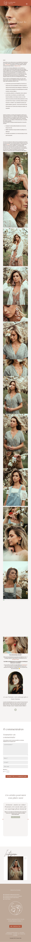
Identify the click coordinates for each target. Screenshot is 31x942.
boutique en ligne (15, 659)
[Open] (15, 868)
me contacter (15, 926)
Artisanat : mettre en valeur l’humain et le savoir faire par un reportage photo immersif (15, 807)
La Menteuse (7, 64)
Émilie (8, 144)
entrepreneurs (24, 664)
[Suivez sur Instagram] (15, 710)
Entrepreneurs (20, 37)
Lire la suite (15, 817)
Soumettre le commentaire (17, 776)
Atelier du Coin (17, 65)
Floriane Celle (8, 37)
